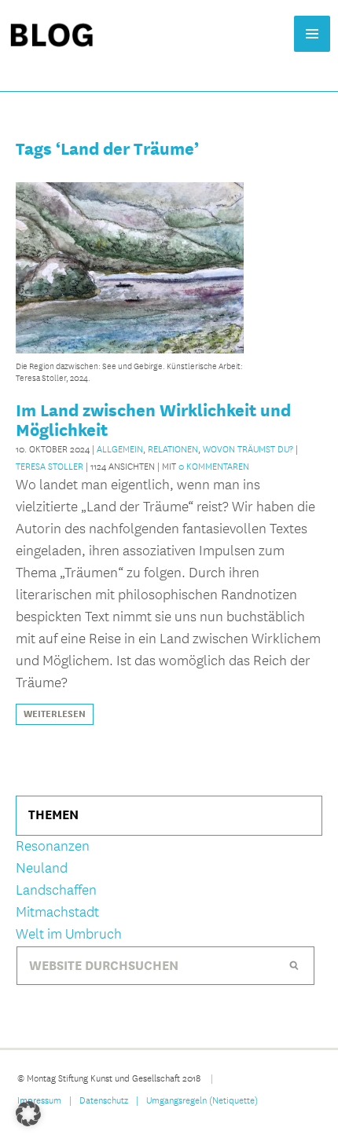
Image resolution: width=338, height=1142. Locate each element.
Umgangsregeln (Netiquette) (202, 1099)
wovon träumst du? (248, 448)
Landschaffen (56, 890)
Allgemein (120, 448)
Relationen (173, 448)
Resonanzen (53, 846)
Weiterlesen (55, 714)
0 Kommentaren (213, 465)
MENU (312, 34)
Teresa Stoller (49, 465)
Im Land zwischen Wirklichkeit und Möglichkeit (153, 420)
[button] (28, 1113)
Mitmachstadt (57, 912)
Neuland (42, 868)
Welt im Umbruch (69, 934)
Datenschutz (103, 1099)
